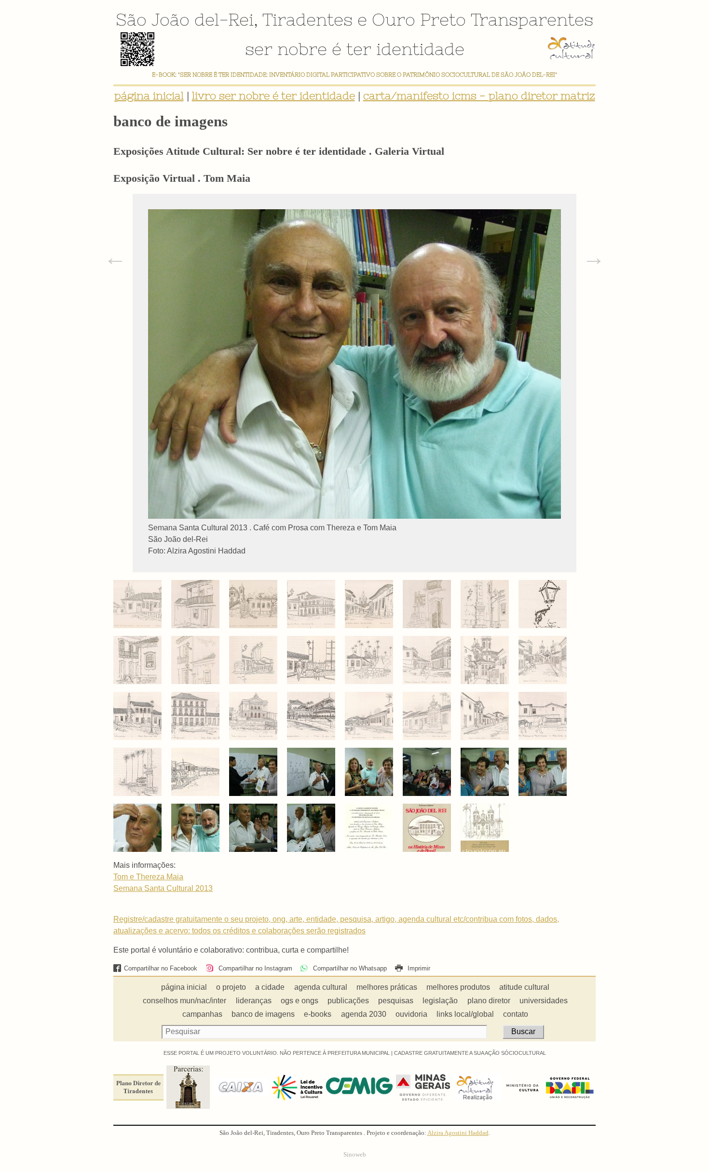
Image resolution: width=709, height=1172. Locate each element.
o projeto (231, 987)
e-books (317, 1014)
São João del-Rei (185, 19)
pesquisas (395, 1001)
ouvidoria (411, 1014)
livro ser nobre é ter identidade (273, 96)
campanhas (202, 1014)
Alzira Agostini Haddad (458, 1133)
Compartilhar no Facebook (160, 968)
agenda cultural (320, 987)
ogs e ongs (299, 1001)
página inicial (149, 96)
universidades (543, 1001)
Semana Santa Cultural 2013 (163, 888)
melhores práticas (386, 987)
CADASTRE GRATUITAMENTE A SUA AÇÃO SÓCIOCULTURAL (470, 1053)
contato (515, 1014)
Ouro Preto (419, 19)
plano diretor (488, 1001)
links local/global (465, 1014)
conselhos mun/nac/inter (184, 1001)
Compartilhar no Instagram (254, 968)
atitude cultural (524, 987)
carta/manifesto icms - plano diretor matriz (479, 96)
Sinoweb (354, 1154)
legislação (440, 1001)
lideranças (254, 1001)
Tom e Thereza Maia (148, 877)
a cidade (270, 987)
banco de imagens (263, 1014)
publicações (348, 1001)
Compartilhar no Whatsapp (348, 968)
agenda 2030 (363, 1014)
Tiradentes (307, 19)
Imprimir (418, 968)
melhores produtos (458, 987)
